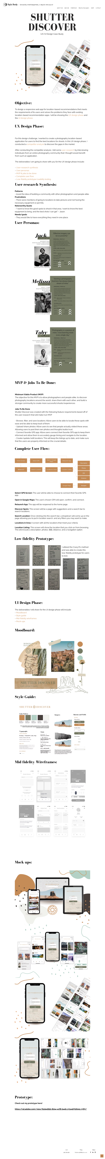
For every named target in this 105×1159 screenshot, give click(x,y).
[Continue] (101, 1155)
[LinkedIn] (93, 1152)
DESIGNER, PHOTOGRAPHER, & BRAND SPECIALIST (36, 4)
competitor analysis (35, 144)
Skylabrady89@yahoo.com (81, 1152)
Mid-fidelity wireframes (26, 618)
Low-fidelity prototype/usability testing (33, 179)
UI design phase (25, 118)
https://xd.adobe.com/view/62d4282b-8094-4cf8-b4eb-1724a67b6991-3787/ (51, 1109)
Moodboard (21, 612)
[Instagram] (95, 1152)
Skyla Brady (12, 4)
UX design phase (75, 115)
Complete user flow (25, 176)
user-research (68, 150)
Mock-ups (20, 621)
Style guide (21, 615)
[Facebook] (90, 1152)
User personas (22, 170)
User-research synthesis (27, 167)
